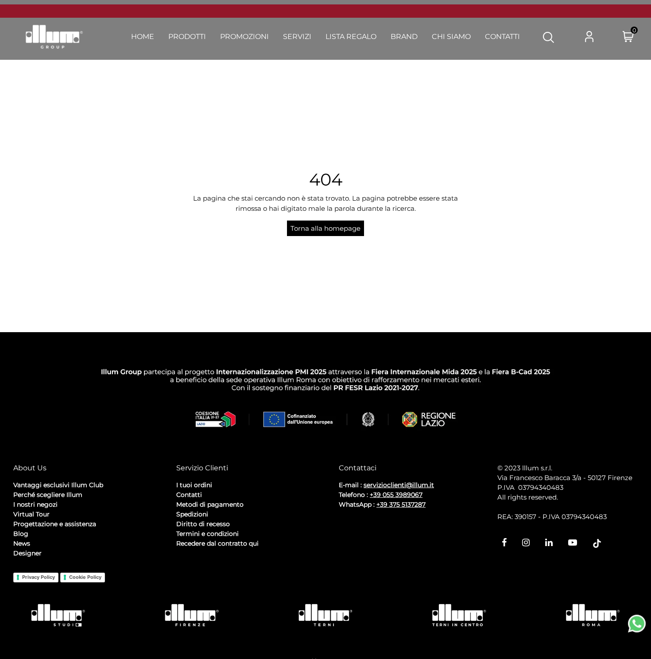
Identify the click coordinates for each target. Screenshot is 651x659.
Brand (404, 36)
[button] (548, 36)
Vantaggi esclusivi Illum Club (58, 485)
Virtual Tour (31, 514)
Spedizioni (192, 514)
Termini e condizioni (207, 534)
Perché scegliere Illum (47, 495)
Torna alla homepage (325, 228)
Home (142, 36)
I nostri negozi (35, 504)
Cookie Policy (85, 577)
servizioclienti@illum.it (399, 485)
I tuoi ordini (194, 485)
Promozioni (244, 36)
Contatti (502, 36)
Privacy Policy (38, 577)
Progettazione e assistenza (54, 524)
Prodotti (187, 36)
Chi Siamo (451, 36)
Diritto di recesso (203, 524)
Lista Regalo (351, 36)
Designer (27, 553)
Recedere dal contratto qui (217, 543)
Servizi (297, 36)
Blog (20, 534)
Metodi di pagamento (210, 504)
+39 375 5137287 (401, 504)
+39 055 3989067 (396, 495)
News (21, 543)
